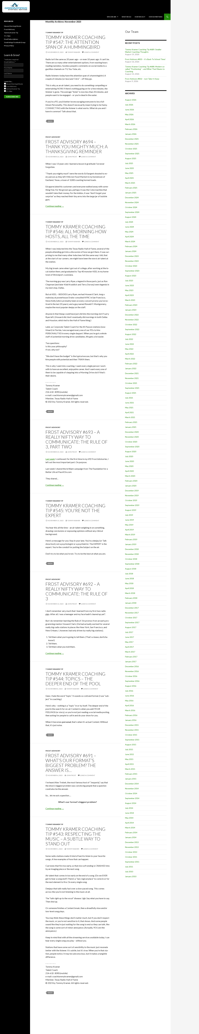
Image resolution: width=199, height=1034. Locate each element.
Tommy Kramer (73, 52)
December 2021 (132, 373)
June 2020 (129, 461)
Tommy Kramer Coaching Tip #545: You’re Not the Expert (75, 510)
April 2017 (129, 647)
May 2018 (129, 583)
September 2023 (132, 271)
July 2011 (129, 866)
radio (50, 121)
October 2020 (131, 442)
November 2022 (132, 319)
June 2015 (129, 754)
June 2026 (129, 109)
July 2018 (129, 573)
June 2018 (129, 578)
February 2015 (131, 774)
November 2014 (132, 788)
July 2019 (129, 515)
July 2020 (129, 456)
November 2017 (132, 612)
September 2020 (132, 446)
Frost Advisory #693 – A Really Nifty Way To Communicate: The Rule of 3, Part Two (76, 439)
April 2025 (129, 178)
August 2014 (130, 803)
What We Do (126, 17)
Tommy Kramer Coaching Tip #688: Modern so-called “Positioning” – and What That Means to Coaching (145, 69)
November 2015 (132, 730)
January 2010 (130, 876)
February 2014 (131, 832)
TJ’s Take (7, 36)
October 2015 (131, 735)
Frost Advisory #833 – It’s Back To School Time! (145, 59)
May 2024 (129, 232)
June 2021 (129, 402)
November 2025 (132, 144)
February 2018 (131, 598)
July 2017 (129, 632)
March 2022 (130, 359)
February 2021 (131, 422)
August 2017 (130, 627)
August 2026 (130, 100)
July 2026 (129, 105)
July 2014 (129, 808)
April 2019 (129, 529)
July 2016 (129, 691)
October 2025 (131, 148)
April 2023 (129, 295)
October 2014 (131, 793)
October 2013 (131, 852)
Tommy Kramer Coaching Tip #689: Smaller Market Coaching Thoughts (143, 50)
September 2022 (132, 329)
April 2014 (129, 823)
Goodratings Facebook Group (14, 42)
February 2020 (131, 481)
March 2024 (130, 241)
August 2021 (130, 393)
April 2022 (129, 354)
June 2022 (129, 344)
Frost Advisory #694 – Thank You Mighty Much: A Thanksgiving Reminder (76, 146)
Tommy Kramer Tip (54, 32)
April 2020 (129, 471)
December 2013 (132, 842)
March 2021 (130, 417)
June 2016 (129, 696)
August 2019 (130, 510)
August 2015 (130, 744)
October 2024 (131, 207)
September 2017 (132, 622)
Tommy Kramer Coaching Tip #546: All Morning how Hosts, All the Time (75, 231)
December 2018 (132, 549)
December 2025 (132, 139)
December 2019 (132, 490)
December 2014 (132, 783)
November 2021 (132, 378)
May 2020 (129, 466)
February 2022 (131, 363)
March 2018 (130, 593)
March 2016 (130, 710)
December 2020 (132, 432)
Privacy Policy (9, 46)
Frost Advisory (52, 137)
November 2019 (132, 495)
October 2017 (131, 617)
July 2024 (129, 222)
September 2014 (132, 798)
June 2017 (129, 637)
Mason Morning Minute (12, 26)
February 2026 (131, 129)
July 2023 (129, 280)
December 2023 (132, 256)
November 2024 (132, 202)
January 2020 (130, 486)
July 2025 (129, 163)
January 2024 (130, 251)
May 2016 (129, 700)
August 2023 (130, 275)
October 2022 (131, 324)
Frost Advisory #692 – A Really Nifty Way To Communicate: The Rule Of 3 (76, 591)
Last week (50, 459)
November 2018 (132, 554)
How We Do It (140, 17)
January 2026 (130, 134)
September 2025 (132, 153)
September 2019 (132, 505)
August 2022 (130, 334)
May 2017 (129, 642)
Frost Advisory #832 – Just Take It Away (142, 79)
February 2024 (131, 246)
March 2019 (130, 534)
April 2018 (129, 588)
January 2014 (130, 837)
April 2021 (129, 412)
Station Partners (155, 17)
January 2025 (130, 192)
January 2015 (130, 779)
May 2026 (129, 114)
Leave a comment (91, 52)
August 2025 (130, 158)
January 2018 (130, 603)
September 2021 (132, 388)
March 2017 (130, 652)
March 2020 (130, 476)
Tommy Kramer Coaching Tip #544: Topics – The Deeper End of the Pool (75, 678)
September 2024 (132, 212)
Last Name (8, 73)
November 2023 (132, 261)
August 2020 (130, 451)
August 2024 (130, 217)
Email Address (10, 62)
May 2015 (129, 759)
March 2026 (130, 124)
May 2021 (129, 407)
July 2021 (129, 398)
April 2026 (129, 119)
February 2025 (131, 188)
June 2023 (129, 285)
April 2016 (129, 705)
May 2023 (129, 290)
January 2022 (130, 368)
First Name (8, 68)
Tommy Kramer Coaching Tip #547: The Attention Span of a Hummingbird (75, 42)
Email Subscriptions (11, 39)
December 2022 (132, 315)
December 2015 (132, 725)
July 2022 (129, 339)
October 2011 (131, 857)
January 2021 (130, 427)
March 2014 (130, 827)
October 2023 (131, 266)
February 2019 (131, 539)
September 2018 (132, 564)
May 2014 (129, 818)
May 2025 (129, 173)
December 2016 (132, 666)
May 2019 (129, 525)
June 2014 (129, 813)
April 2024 (129, 236)
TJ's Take (9, 91)
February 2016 (131, 715)
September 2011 (132, 862)
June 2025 (129, 168)
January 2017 (130, 661)
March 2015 (130, 769)
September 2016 (132, 681)
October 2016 (131, 676)
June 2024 (129, 227)
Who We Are (111, 17)
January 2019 (130, 544)
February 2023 (131, 305)
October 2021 (131, 383)
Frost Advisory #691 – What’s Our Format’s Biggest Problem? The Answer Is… (70, 763)
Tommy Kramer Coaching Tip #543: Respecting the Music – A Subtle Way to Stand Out (75, 836)
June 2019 (129, 520)
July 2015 (129, 749)
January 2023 (130, 310)
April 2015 (129, 764)
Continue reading (54, 206)
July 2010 (129, 871)
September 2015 (132, 739)
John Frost (72, 157)
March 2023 (130, 300)
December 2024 (132, 197)
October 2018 (131, 559)
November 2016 (132, 671)
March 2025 (130, 183)
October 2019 (131, 500)
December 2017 (132, 608)
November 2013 (132, 847)
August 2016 (130, 686)
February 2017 (131, 656)
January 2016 (130, 720)
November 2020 (132, 437)
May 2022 (129, 349)
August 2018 (130, 569)
